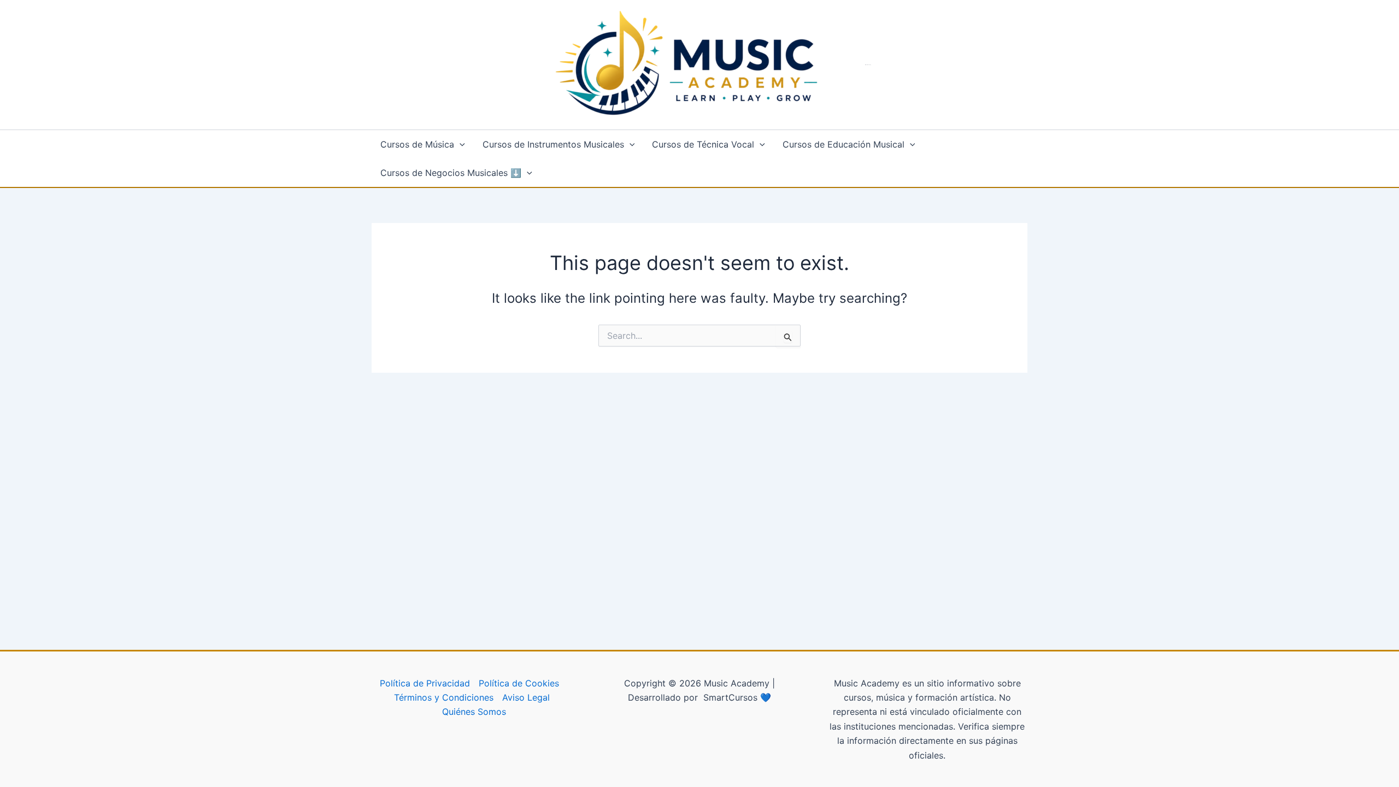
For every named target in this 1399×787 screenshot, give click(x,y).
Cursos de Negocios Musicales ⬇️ (450, 172)
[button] (459, 144)
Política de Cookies (519, 683)
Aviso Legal (526, 697)
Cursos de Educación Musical (843, 144)
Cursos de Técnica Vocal (703, 144)
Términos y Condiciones (443, 697)
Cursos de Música (417, 144)
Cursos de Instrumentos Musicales (553, 144)
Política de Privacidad (425, 683)
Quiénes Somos (474, 711)
